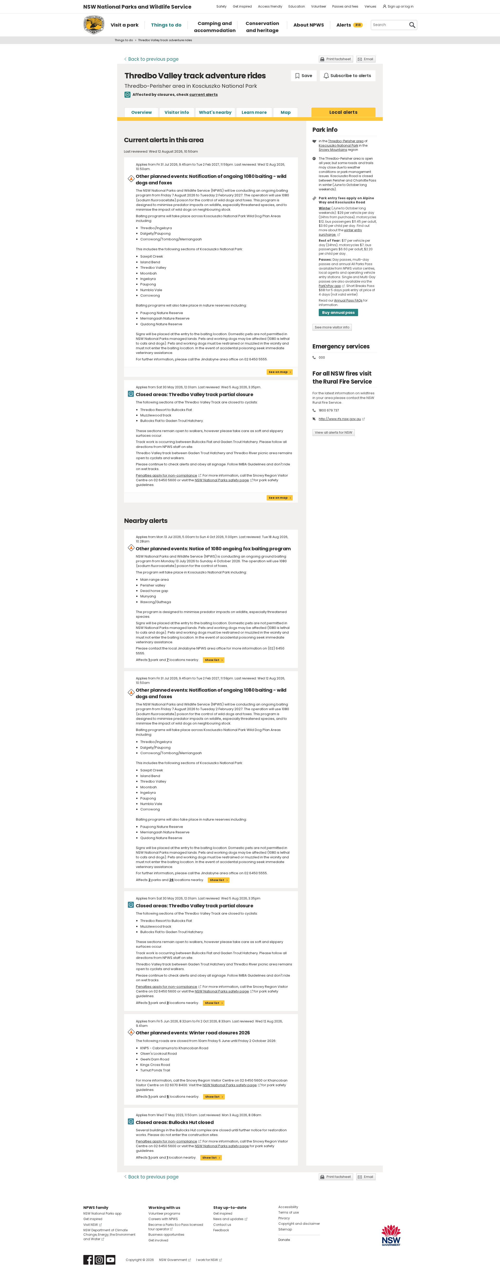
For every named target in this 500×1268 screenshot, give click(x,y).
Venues (370, 6)
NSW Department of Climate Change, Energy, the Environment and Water (109, 1234)
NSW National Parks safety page (222, 480)
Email (368, 59)
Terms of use (288, 1212)
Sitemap (285, 1229)
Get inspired (242, 6)
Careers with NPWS (163, 1219)
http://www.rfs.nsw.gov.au (340, 419)
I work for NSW (207, 1260)
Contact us (222, 1224)
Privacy (284, 1218)
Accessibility (288, 1207)
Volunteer (318, 6)
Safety (221, 6)
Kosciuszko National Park (338, 145)
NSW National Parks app (102, 1213)
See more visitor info (332, 327)
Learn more (254, 112)
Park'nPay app (330, 286)
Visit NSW (90, 1224)
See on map (278, 372)
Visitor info (177, 112)
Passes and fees (345, 6)
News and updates (228, 1219)
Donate (284, 1240)
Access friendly (270, 6)
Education (297, 6)
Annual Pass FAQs (348, 300)
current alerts (203, 94)
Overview (141, 112)
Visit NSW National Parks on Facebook (88, 1260)
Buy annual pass (338, 312)
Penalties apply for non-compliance (166, 475)
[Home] (93, 25)
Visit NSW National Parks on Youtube (110, 1260)
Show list (212, 660)
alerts (343, 112)
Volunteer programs (164, 1213)
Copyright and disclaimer (299, 1223)
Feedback (221, 1230)
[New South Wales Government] (391, 1235)
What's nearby (215, 112)
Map (286, 112)
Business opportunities (166, 1234)
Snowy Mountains (333, 149)
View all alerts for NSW (333, 432)
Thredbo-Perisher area (346, 141)
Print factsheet (339, 59)
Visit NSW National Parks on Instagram (99, 1260)
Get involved (158, 1240)
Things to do (124, 40)
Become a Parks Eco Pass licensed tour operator (175, 1226)
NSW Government (173, 1260)
